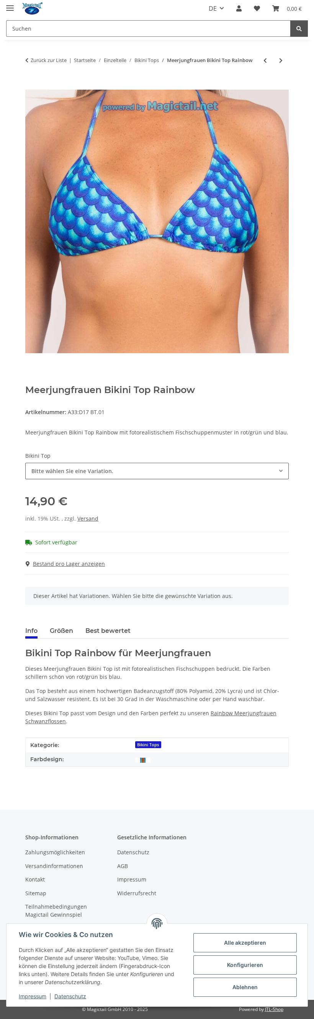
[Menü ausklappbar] (10, 5)
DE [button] (213, 8)
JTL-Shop (274, 1009)
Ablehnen (245, 987)
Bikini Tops (148, 744)
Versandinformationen (54, 866)
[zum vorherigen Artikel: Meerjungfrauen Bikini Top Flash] (265, 60)
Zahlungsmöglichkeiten (55, 852)
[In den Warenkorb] (31, 85)
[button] (239, 8)
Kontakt (35, 879)
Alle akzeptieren (245, 942)
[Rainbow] (142, 759)
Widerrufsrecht (136, 893)
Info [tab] (31, 630)
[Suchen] (299, 28)
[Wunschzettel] (257, 8)
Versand (87, 518)
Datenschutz (70, 996)
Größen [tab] (61, 630)
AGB (122, 866)
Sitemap (35, 893)
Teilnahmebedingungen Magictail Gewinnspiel (56, 910)
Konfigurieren (245, 965)
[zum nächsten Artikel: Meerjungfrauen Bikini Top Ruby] (281, 60)
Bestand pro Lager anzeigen (69, 563)
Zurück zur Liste (49, 60)
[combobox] (157, 471)
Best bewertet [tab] (108, 630)
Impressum (32, 996)
